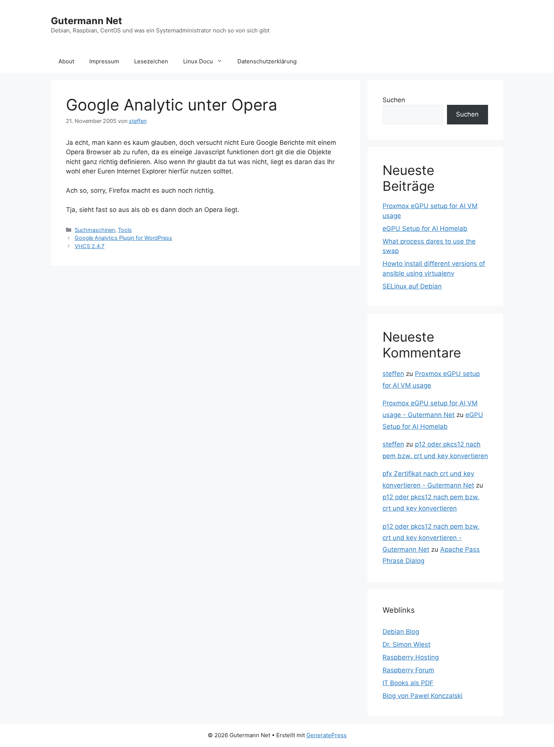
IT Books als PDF (408, 683)
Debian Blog (401, 631)
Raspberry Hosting (411, 657)
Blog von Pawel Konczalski (422, 695)
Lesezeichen (151, 61)
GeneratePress (326, 735)
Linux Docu (198, 61)
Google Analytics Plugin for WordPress (123, 238)
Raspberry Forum (408, 670)
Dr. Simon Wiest (406, 644)
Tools (125, 230)
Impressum (104, 61)
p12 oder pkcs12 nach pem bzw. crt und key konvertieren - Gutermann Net (431, 538)
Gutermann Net (86, 20)
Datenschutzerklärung (267, 61)
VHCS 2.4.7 (89, 246)
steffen (393, 373)
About (66, 61)
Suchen (394, 100)
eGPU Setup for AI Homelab (425, 228)
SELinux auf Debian (412, 286)
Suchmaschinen (95, 230)
